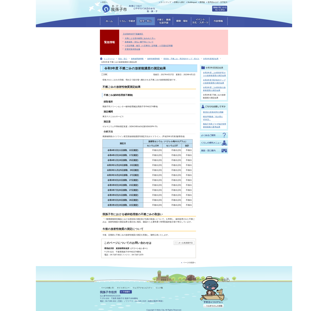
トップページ (109, 59)
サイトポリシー (123, 288)
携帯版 (202, 2)
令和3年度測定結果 (210, 59)
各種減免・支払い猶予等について (139, 42)
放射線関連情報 (137, 59)
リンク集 (159, 288)
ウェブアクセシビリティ (142, 288)
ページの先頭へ (189, 263)
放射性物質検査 (153, 59)
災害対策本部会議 (132, 49)
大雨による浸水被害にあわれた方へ (140, 38)
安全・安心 (122, 59)
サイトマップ (165, 2)
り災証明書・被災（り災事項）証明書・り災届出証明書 (149, 46)
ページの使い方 (107, 288)
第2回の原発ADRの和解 (213, 112)
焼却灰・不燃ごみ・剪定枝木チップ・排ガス (181, 59)
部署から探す (179, 2)
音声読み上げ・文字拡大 (217, 2)
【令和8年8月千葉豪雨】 (133, 34)
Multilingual (192, 2)
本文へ (104, 2)
